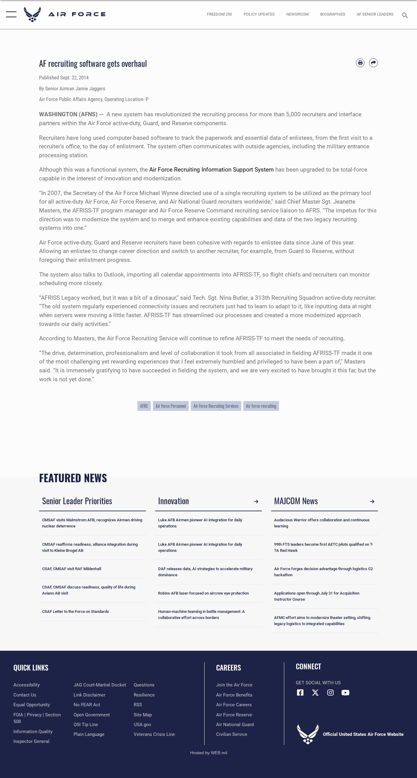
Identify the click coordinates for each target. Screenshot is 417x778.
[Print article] (360, 62)
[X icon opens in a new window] (315, 692)
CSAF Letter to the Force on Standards (75, 611)
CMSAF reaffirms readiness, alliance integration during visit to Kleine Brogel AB (90, 547)
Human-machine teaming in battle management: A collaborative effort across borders (201, 614)
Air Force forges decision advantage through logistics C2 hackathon (323, 571)
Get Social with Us (318, 683)
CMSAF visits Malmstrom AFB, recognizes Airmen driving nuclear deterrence (92, 523)
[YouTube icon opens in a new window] (345, 692)
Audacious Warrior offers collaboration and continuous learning (322, 523)
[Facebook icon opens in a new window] (300, 692)
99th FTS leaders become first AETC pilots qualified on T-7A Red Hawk (323, 547)
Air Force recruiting (261, 406)
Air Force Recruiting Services (216, 406)
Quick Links (30, 667)
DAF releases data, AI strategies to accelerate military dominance (205, 571)
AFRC (144, 406)
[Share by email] (373, 62)
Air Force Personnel (171, 406)
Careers (228, 667)
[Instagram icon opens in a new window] (330, 692)
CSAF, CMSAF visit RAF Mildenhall (71, 568)
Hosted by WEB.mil (208, 752)
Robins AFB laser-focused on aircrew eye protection (203, 593)
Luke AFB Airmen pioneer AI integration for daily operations (200, 523)
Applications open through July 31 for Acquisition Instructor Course (316, 596)
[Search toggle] (406, 14)
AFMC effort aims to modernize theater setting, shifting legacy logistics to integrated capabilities (322, 620)
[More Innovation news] (256, 501)
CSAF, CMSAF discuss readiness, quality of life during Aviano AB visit (88, 590)
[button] (10, 14)
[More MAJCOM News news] (372, 501)
